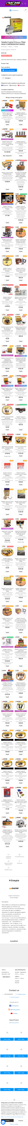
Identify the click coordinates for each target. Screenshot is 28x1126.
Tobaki (16, 46)
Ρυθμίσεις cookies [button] (14, 1124)
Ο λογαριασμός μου (19, 856)
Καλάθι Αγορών (8, 869)
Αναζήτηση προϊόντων (8, 857)
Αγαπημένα (19, 863)
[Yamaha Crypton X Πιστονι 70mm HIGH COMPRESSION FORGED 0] (14, 27)
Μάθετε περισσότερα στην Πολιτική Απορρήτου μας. (12, 1116)
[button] (9, 70)
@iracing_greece (14, 1022)
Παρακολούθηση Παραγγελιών (8, 863)
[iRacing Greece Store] (13, 3)
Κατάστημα (4, 46)
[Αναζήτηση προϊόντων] (26, 10)
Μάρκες (10, 46)
